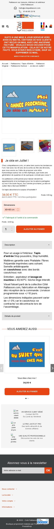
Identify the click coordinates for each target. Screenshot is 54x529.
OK (48, 470)
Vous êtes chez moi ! (27, 378)
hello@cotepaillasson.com (29, 8)
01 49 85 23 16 (29, 11)
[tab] (27, 245)
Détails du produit (12, 316)
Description (10, 245)
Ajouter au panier (34, 229)
